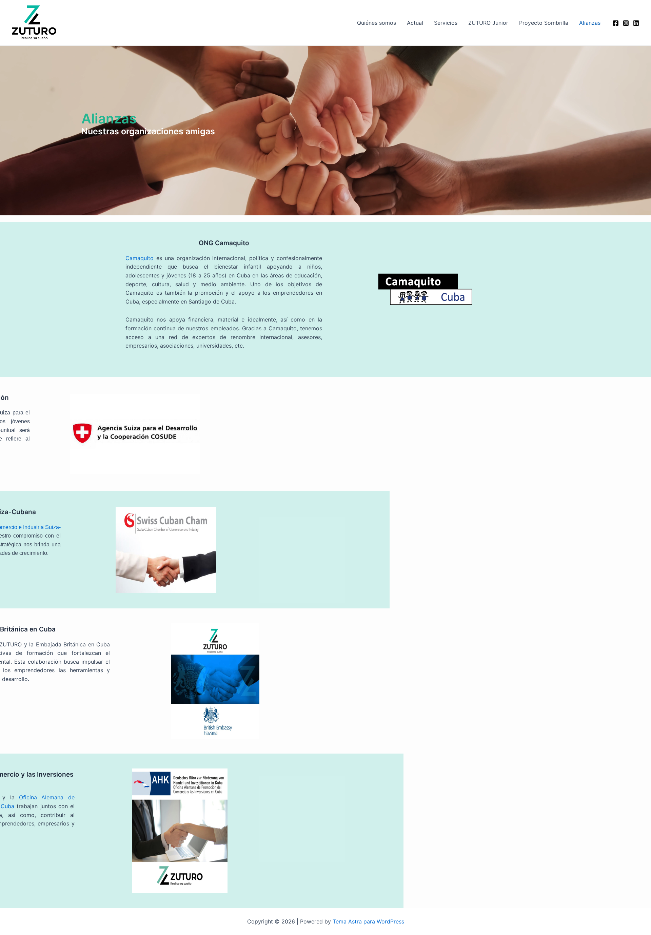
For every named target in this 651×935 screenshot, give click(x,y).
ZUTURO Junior (488, 22)
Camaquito (139, 258)
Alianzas (589, 22)
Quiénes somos (376, 22)
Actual (415, 22)
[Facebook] (616, 23)
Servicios (445, 22)
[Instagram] (626, 23)
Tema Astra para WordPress (368, 921)
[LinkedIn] (636, 23)
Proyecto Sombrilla (543, 22)
